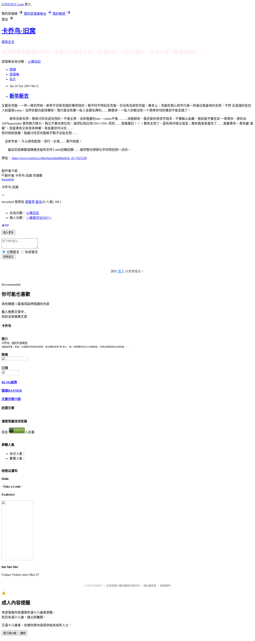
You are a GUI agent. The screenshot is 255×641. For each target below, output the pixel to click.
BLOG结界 (9, 382)
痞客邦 (30, 202)
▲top (5, 224)
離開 (23, 633)
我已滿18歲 (9, 633)
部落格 (14, 74)
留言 (38, 202)
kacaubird (8, 179)
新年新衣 (19, 95)
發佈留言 (8, 256)
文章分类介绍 (11, 399)
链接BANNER (12, 390)
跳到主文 (8, 42)
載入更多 (8, 232)
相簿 (13, 69)
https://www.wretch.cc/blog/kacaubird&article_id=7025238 (49, 158)
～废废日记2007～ (39, 217)
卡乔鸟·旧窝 (19, 30)
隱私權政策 (149, 585)
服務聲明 (165, 585)
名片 (13, 79)
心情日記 (34, 61)
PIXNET (97, 585)
